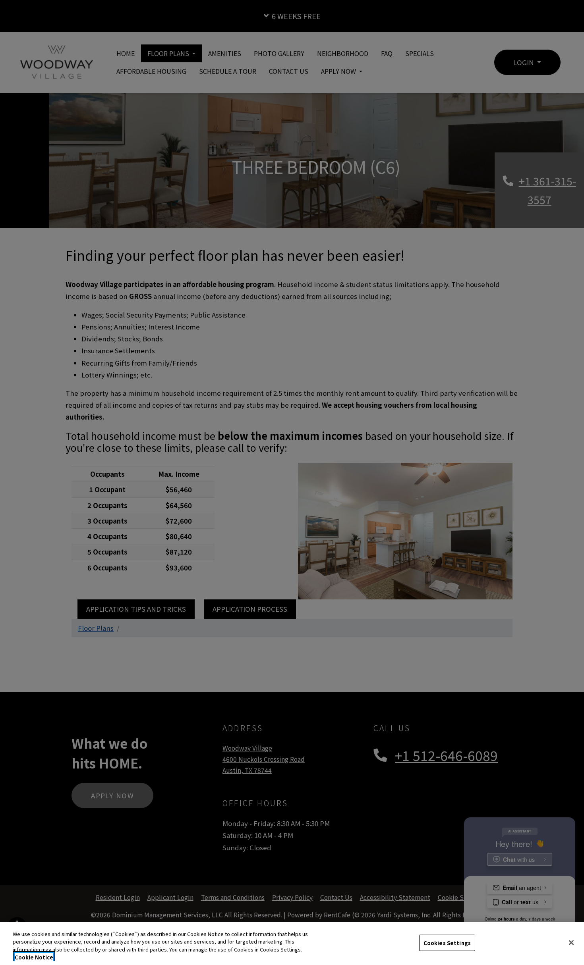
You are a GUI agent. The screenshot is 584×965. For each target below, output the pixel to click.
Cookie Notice (34, 957)
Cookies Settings (447, 943)
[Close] (571, 942)
